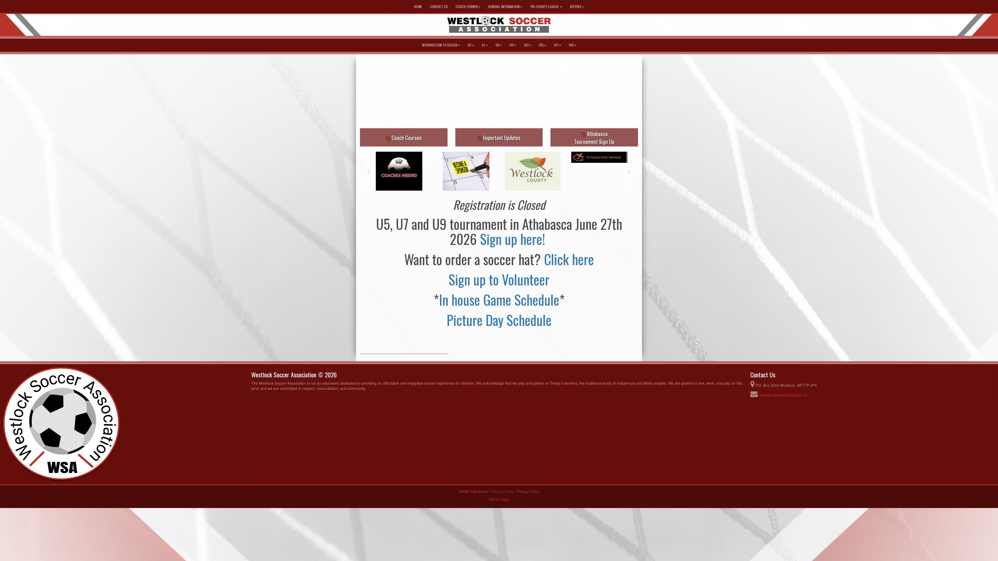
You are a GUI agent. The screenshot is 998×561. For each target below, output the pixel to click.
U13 (526, 45)
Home (418, 6)
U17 (556, 45)
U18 (571, 45)
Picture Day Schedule (499, 320)
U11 (512, 45)
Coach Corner (467, 6)
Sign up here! (514, 239)
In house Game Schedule (499, 299)
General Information (504, 6)
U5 (469, 45)
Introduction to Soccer (439, 45)
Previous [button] (369, 171)
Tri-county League (545, 6)
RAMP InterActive (473, 491)
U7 (483, 45)
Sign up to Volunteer (499, 279)
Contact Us (439, 6)
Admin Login (499, 499)
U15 (541, 45)
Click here (569, 259)
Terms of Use (502, 491)
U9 (497, 45)
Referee (575, 6)
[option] (399, 171)
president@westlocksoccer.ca (783, 395)
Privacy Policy (528, 491)
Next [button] (629, 171)
